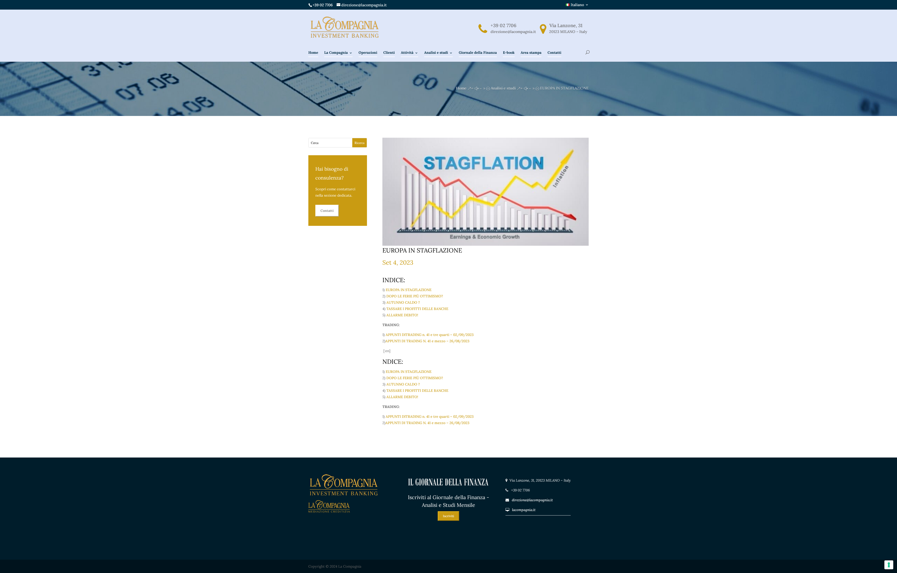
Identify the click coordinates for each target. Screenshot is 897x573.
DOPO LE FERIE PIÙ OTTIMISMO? (414, 296)
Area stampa (531, 52)
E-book (509, 52)
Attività (407, 52)
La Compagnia (336, 52)
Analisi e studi (436, 52)
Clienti (389, 52)
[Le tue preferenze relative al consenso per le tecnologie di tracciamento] (888, 564)
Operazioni (368, 52)
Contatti (554, 52)
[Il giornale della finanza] (448, 490)
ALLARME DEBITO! (402, 315)
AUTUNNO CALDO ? (403, 302)
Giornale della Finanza (478, 52)
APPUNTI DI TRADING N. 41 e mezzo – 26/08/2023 (427, 341)
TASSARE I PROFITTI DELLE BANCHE (417, 308)
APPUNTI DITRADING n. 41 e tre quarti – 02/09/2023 (429, 334)
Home (313, 52)
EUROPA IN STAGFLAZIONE (408, 290)
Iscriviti (448, 516)
